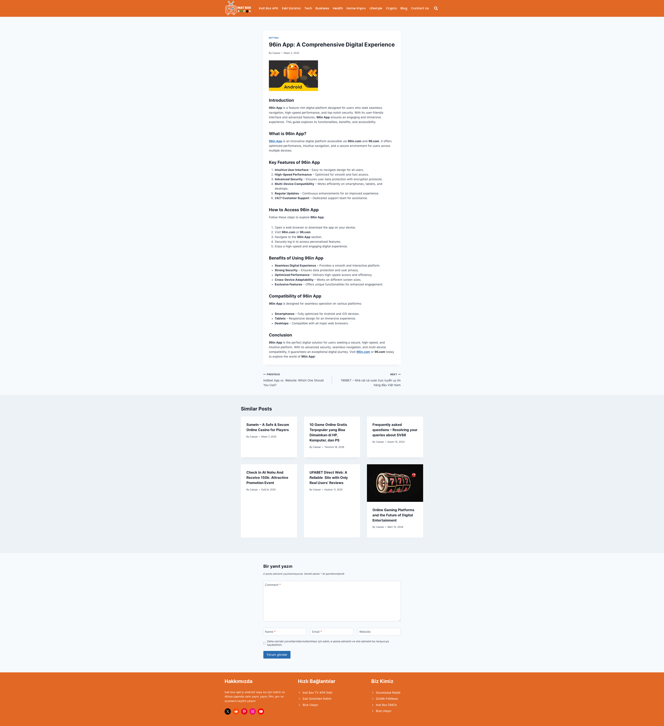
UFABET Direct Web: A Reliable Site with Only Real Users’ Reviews (329, 477)
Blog (403, 8)
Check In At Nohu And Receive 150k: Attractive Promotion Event (267, 477)
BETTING (274, 37)
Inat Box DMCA (386, 705)
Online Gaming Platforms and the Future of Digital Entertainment (393, 515)
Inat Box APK (268, 8)
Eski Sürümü (291, 8)
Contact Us (420, 8)
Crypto (391, 8)
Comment (273, 585)
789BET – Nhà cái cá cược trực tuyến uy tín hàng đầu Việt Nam (371, 380)
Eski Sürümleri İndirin (317, 698)
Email (317, 631)
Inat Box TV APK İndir (317, 692)
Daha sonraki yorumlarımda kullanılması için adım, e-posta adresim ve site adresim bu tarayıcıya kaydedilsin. (328, 643)
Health (338, 8)
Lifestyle (376, 8)
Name (270, 631)
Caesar (276, 53)
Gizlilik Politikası (387, 698)
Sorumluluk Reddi (388, 692)
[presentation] (395, 483)
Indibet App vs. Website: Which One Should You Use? (293, 380)
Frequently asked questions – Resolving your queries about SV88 (394, 430)
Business (322, 8)
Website (365, 631)
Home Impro (356, 8)
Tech (308, 8)
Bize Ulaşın (310, 705)
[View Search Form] (436, 8)
